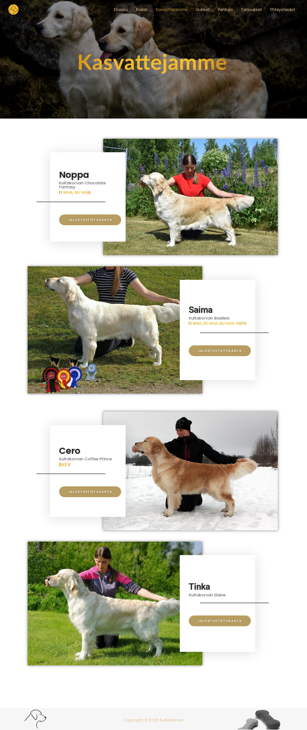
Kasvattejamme (172, 9)
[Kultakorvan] (13, 9)
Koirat (142, 9)
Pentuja (225, 9)
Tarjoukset (251, 9)
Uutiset (203, 9)
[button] (90, 219)
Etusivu (121, 9)
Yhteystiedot (282, 9)
